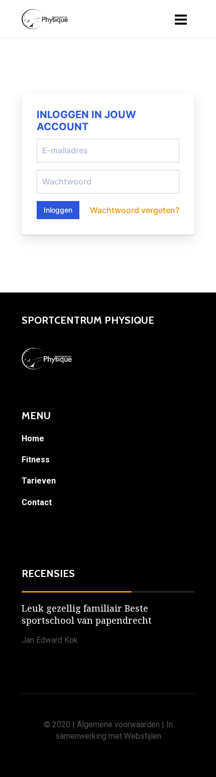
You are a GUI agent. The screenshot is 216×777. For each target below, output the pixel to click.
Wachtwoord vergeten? (134, 210)
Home (33, 438)
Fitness (36, 459)
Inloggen (58, 210)
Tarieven (39, 480)
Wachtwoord (59, 174)
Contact (37, 502)
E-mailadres (58, 143)
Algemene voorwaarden (118, 724)
